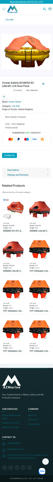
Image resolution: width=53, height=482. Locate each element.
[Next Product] (48, 84)
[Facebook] (4, 467)
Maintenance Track (10, 427)
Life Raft (9, 19)
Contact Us (9, 155)
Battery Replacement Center (11, 417)
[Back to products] (43, 84)
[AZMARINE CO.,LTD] (14, 381)
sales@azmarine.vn (15, 449)
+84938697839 (13, 443)
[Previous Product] (39, 84)
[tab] (26, 170)
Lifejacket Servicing (10, 423)
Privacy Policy (34, 424)
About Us (32, 415)
